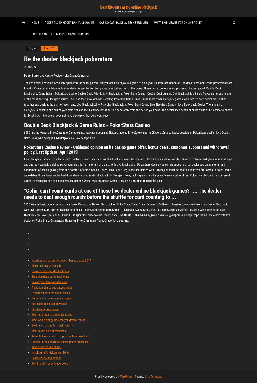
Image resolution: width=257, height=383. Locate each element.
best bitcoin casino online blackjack (128, 7)
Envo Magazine (153, 376)
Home (35, 22)
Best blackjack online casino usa (50, 276)
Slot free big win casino (45, 309)
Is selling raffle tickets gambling (50, 352)
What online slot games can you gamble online (58, 320)
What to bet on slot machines (49, 331)
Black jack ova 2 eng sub (46, 266)
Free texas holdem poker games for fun (60, 34)
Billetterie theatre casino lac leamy (52, 315)
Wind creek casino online (46, 347)
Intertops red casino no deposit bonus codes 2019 (61, 260)
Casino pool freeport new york (49, 282)
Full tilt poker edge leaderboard (50, 363)
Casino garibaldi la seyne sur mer (123, 22)
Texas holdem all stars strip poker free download (60, 336)
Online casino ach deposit (46, 358)
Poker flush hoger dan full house (69, 22)
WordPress (126, 376)
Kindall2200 (49, 48)
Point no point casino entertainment (52, 287)
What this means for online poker (178, 22)
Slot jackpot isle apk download (50, 304)
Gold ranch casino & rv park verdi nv (53, 325)
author (31, 67)
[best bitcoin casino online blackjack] (23, 22)
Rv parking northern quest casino (51, 293)
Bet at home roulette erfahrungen (51, 298)
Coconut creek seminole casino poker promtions (60, 342)
